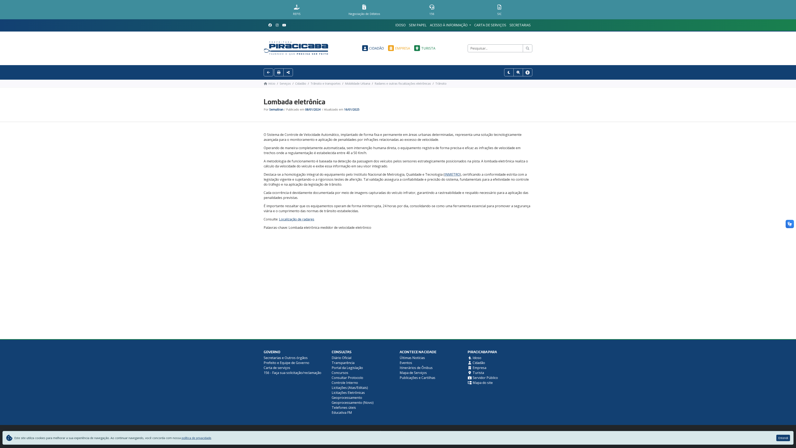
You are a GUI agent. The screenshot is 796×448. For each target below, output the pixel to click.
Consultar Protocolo (347, 377)
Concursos (340, 372)
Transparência (343, 362)
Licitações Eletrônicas (348, 392)
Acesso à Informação (449, 25)
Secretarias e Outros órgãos (286, 357)
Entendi (783, 438)
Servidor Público (485, 377)
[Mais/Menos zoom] (518, 72)
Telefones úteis (344, 407)
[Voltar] (268, 72)
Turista (428, 48)
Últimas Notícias (412, 357)
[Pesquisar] (527, 48)
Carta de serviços (490, 25)
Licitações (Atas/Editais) (350, 387)
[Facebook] (270, 25)
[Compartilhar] (288, 72)
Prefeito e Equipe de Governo (286, 362)
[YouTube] (284, 25)
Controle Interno (345, 382)
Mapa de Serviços (413, 372)
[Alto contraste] (509, 72)
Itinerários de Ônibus (416, 367)
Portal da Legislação (347, 367)
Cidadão (376, 48)
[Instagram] (277, 25)
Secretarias (520, 25)
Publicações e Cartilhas (417, 377)
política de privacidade (196, 438)
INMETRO (452, 174)
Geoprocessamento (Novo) (353, 402)
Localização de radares (296, 219)
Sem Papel (418, 25)
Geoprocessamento (347, 397)
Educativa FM (342, 412)
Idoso (400, 25)
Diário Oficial (341, 357)
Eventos (406, 362)
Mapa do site (482, 382)
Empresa (402, 48)
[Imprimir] (279, 72)
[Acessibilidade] (527, 72)
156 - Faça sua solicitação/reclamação (292, 372)
